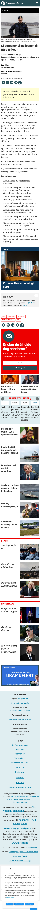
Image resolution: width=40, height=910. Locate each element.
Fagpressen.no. (10, 897)
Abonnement (20, 754)
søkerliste (12, 316)
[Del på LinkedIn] (12, 82)
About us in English (20, 856)
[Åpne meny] (36, 3)
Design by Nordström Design (20, 861)
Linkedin (20, 777)
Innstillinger (33, 908)
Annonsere (20, 750)
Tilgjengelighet (20, 758)
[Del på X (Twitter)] (7, 82)
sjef (18, 320)
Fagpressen (32, 848)
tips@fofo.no (30, 303)
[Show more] (36, 295)
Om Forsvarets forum (20, 745)
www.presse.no (20, 842)
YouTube (20, 783)
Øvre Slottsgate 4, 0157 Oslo (20, 720)
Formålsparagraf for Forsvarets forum (23, 852)
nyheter (21, 316)
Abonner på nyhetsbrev (20, 788)
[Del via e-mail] (16, 82)
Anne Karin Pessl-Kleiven (20, 710)
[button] (2, 399)
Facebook (20, 767)
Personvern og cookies (20, 763)
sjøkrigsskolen (8, 320)
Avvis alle (9, 904)
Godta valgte (19, 904)
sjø (3, 316)
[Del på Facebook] (3, 82)
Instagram (20, 772)
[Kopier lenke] (20, 83)
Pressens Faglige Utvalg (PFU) (18, 828)
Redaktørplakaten (20, 802)
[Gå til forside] (16, 3)
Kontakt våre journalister (20, 703)
